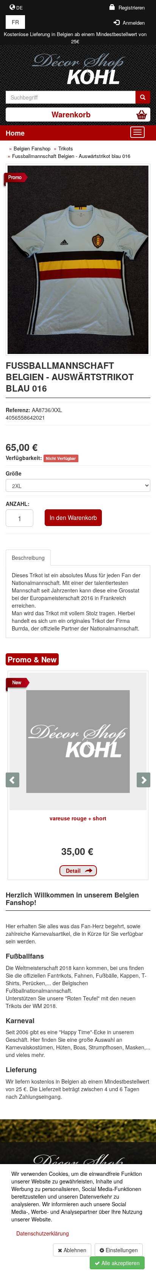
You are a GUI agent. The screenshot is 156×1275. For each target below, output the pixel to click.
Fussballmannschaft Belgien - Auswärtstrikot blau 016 (71, 156)
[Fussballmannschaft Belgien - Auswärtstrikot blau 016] (78, 260)
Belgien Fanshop (32, 148)
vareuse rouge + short (78, 818)
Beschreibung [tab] (28, 557)
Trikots (65, 148)
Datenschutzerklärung (42, 1233)
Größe (14, 473)
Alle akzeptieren (120, 1263)
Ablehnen (74, 1250)
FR (15, 22)
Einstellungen (121, 1250)
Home (15, 133)
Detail (73, 870)
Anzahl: (18, 503)
